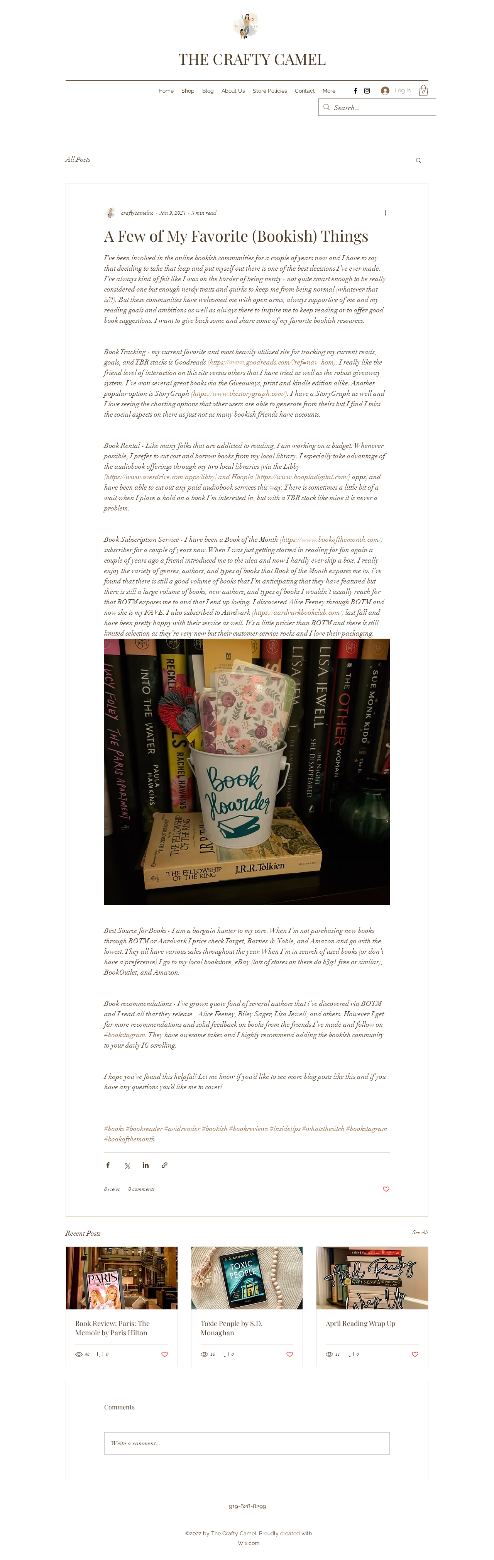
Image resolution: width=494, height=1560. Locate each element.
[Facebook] (355, 91)
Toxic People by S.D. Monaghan (232, 1328)
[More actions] (385, 212)
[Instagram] (367, 91)
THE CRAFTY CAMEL (252, 58)
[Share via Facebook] (108, 1165)
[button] (423, 90)
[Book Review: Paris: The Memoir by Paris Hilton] (122, 1278)
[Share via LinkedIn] (145, 1165)
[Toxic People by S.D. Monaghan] (247, 1278)
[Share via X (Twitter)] (126, 1165)
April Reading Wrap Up (360, 1323)
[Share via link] (164, 1165)
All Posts (78, 159)
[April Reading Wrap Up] (372, 1278)
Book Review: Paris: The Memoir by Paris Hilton (112, 1328)
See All (420, 1232)
